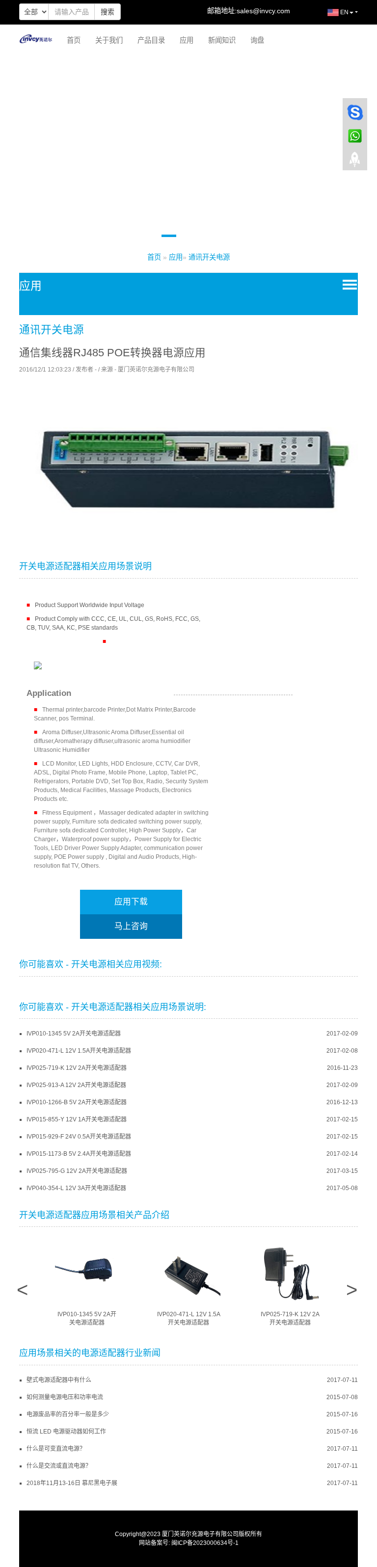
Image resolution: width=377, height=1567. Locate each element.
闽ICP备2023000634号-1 (205, 1543)
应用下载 (131, 901)
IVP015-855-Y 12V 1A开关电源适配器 (77, 1119)
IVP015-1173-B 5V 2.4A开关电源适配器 (79, 1153)
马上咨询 (131, 926)
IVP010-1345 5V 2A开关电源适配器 (74, 1033)
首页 (74, 40)
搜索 (107, 12)
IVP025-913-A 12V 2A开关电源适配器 (76, 1085)
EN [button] (344, 12)
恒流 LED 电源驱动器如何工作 (66, 1431)
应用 (186, 40)
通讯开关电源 (209, 257)
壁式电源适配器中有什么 (59, 1380)
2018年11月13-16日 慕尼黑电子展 (72, 1483)
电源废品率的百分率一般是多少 (68, 1414)
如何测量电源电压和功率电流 (65, 1397)
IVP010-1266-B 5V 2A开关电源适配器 (77, 1102)
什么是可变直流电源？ (56, 1448)
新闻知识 (222, 40)
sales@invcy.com (263, 11)
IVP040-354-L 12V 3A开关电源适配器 (76, 1188)
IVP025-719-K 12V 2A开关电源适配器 (77, 1067)
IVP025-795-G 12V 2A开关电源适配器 (77, 1171)
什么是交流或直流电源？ (59, 1465)
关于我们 (109, 40)
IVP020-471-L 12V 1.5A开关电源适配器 (79, 1050)
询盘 (257, 40)
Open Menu (348, 284)
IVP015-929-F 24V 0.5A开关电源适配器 (79, 1136)
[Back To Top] (355, 162)
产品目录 (151, 40)
